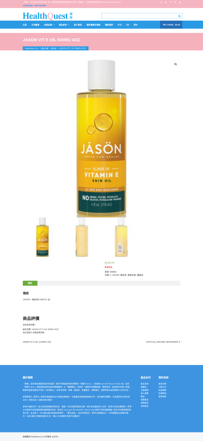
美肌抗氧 (132, 275)
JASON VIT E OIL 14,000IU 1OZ (37, 342)
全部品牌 (48, 25)
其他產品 (144, 406)
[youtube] (180, 2)
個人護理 (144, 393)
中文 (120, 25)
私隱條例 (162, 393)
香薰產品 (144, 400)
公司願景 (35, 25)
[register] (161, 2)
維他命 (123, 275)
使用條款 (162, 396)
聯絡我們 (109, 25)
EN (127, 25)
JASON (115, 275)
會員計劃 (162, 384)
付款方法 (162, 387)
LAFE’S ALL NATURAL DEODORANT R (163, 342)
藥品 (143, 396)
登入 (30, 332)
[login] (166, 2)
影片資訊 (78, 25)
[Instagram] (175, 2)
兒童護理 (144, 390)
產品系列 (63, 25)
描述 (30, 283)
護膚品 (140, 275)
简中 (136, 25)
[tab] (30, 283)
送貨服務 (162, 390)
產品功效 (144, 384)
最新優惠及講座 (93, 25)
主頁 (25, 25)
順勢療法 (144, 403)
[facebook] (170, 2)
